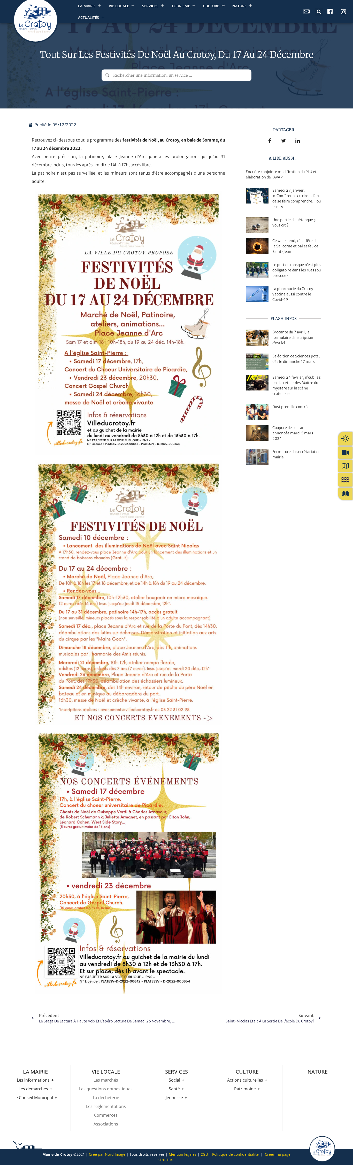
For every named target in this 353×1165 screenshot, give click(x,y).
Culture (211, 5)
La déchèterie (106, 1097)
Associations (106, 1124)
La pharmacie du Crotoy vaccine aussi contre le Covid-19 (292, 294)
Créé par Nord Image (107, 1154)
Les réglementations (106, 1106)
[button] (319, 12)
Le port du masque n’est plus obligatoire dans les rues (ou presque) (296, 270)
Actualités (88, 17)
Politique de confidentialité (235, 1154)
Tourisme (181, 5)
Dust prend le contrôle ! (292, 406)
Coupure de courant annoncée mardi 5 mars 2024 (292, 433)
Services (150, 5)
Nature (239, 5)
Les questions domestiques (106, 1089)
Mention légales (182, 1154)
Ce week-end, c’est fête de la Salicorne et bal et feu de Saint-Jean (295, 246)
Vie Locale (119, 5)
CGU (204, 1154)
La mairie (87, 5)
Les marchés (106, 1080)
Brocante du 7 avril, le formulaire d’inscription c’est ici (292, 337)
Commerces (106, 1115)
